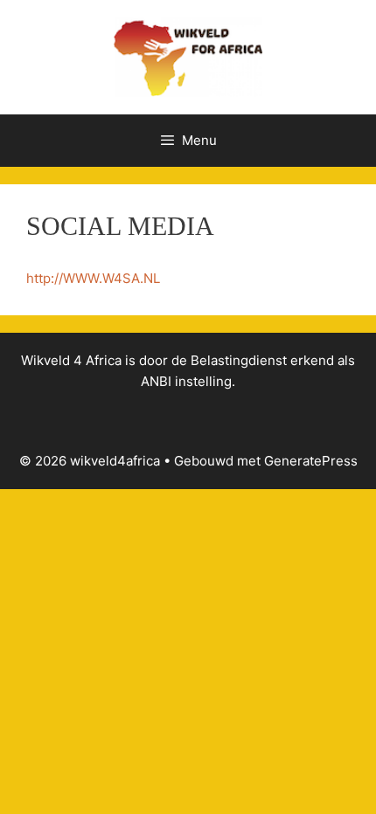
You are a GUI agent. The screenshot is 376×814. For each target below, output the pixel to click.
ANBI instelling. (188, 381)
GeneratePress (311, 460)
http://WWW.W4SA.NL (93, 278)
